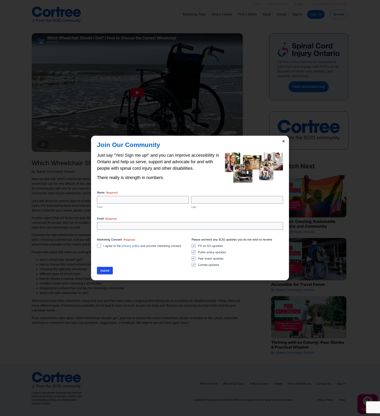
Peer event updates (210, 258)
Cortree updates (208, 264)
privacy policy (131, 245)
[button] (283, 141)
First (100, 206)
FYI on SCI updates (210, 245)
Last (193, 206)
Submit (104, 270)
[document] (190, 208)
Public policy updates (212, 252)
